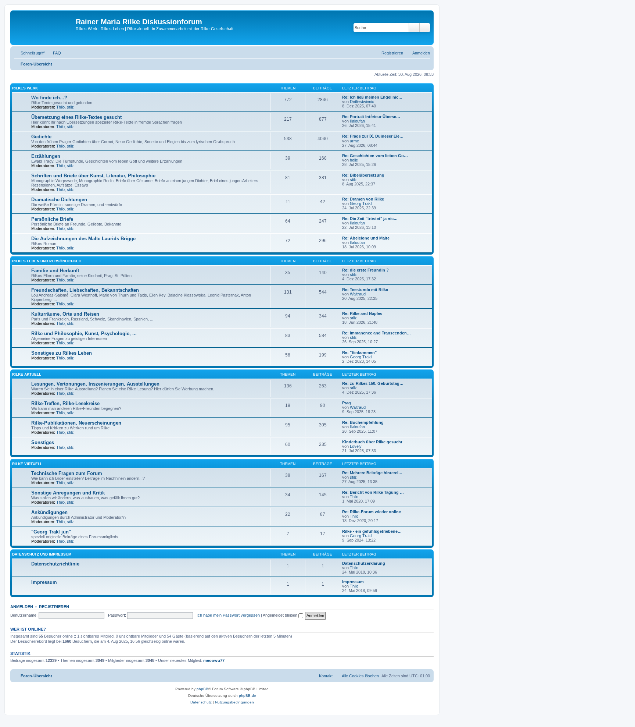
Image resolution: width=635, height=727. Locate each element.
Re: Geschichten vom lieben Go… (375, 155)
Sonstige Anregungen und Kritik (68, 493)
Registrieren (54, 606)
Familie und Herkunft (55, 270)
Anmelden (21, 606)
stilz (70, 107)
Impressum (44, 582)
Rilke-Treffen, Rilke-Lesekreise (65, 403)
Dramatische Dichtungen (59, 199)
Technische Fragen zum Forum (66, 473)
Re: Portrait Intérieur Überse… (371, 116)
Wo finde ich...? (49, 97)
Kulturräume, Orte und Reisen (65, 314)
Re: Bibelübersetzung (363, 175)
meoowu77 (214, 660)
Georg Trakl (361, 203)
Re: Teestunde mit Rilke (365, 289)
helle (354, 160)
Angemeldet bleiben (280, 615)
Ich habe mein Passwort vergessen (228, 615)
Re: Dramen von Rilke (363, 199)
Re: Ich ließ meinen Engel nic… (372, 97)
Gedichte (41, 136)
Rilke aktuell (26, 374)
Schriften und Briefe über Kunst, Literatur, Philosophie (93, 175)
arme (354, 141)
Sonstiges (42, 442)
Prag (346, 403)
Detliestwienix (362, 101)
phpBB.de (247, 696)
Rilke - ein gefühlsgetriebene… (372, 531)
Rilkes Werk (25, 88)
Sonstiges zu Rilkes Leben (61, 353)
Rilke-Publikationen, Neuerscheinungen (76, 423)
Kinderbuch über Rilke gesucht (372, 442)
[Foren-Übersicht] (44, 27)
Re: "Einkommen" (359, 352)
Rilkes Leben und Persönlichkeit (47, 261)
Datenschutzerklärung (363, 563)
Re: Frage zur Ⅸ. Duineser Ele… (372, 136)
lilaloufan (357, 121)
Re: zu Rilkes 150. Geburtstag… (372, 383)
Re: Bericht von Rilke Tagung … (373, 492)
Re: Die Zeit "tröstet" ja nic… (370, 218)
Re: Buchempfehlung (363, 422)
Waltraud (358, 294)
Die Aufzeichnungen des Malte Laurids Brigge (83, 238)
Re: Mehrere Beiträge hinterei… (372, 473)
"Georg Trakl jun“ (51, 532)
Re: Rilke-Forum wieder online (371, 512)
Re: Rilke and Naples (362, 313)
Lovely (356, 446)
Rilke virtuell (27, 464)
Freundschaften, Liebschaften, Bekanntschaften (85, 290)
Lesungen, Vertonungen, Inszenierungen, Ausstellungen (95, 384)
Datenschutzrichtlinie (55, 564)
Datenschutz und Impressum (41, 554)
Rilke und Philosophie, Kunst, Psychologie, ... (84, 333)
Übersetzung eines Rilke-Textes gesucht (76, 117)
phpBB (202, 689)
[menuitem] (53, 53)
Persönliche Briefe (52, 219)
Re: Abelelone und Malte (366, 238)
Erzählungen (45, 156)
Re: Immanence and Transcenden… (376, 333)
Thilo (60, 107)
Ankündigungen (49, 512)
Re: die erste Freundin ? (365, 270)
